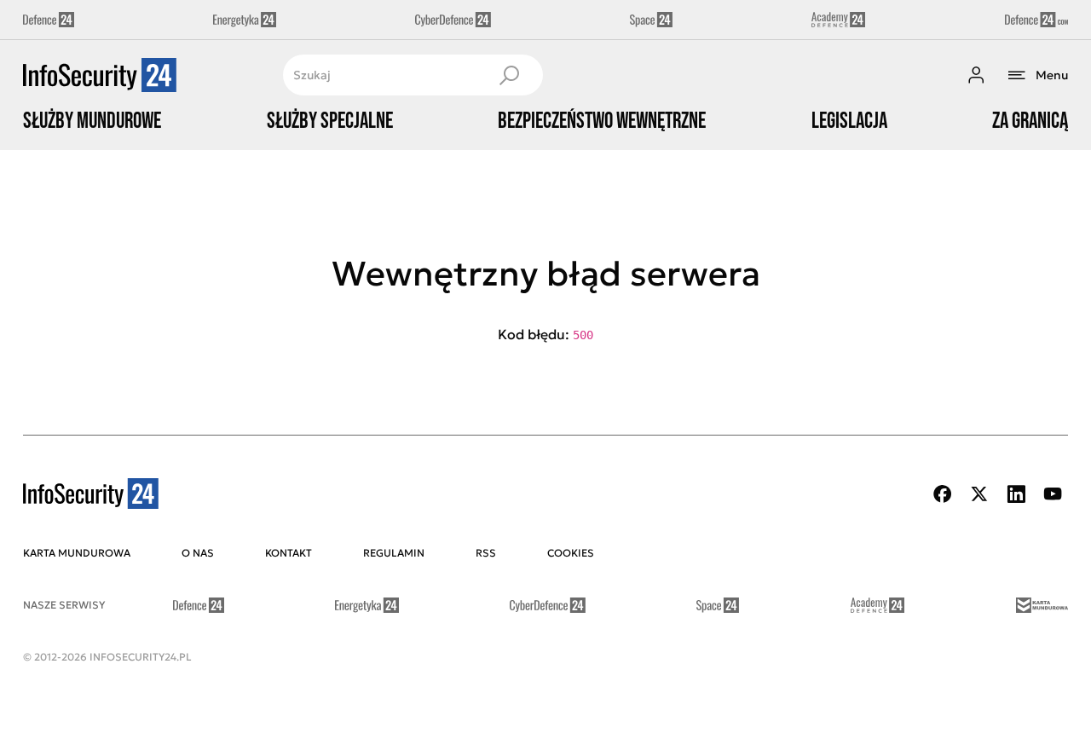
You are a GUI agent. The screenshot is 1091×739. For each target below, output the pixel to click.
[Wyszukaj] (509, 75)
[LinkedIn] (1016, 494)
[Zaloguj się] (976, 75)
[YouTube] (1052, 494)
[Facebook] (942, 494)
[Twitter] (979, 494)
